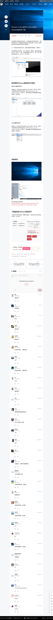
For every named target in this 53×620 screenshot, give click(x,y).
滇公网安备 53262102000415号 (31, 618)
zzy (15, 543)
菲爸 (15, 294)
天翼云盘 (29, 239)
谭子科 (16, 439)
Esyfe (16, 408)
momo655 (16, 595)
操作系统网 (9, 618)
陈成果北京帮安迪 (18, 553)
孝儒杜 (16, 356)
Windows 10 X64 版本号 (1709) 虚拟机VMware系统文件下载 (19, 265)
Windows (14, 35)
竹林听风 (16, 574)
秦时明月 (16, 429)
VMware (27, 4)
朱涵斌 (16, 605)
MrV (15, 460)
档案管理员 (16, 470)
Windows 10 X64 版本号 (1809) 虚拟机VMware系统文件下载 (34, 265)
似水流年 (16, 512)
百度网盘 (29, 236)
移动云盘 (34, 236)
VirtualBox (34, 4)
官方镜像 (21, 4)
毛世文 (16, 367)
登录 (26, 284)
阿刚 (15, 491)
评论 (37, 232)
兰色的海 (16, 346)
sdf (15, 377)
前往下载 (39, 35)
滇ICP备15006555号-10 (17, 618)
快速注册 (50, 4)
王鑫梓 (16, 325)
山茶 (15, 584)
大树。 (16, 398)
